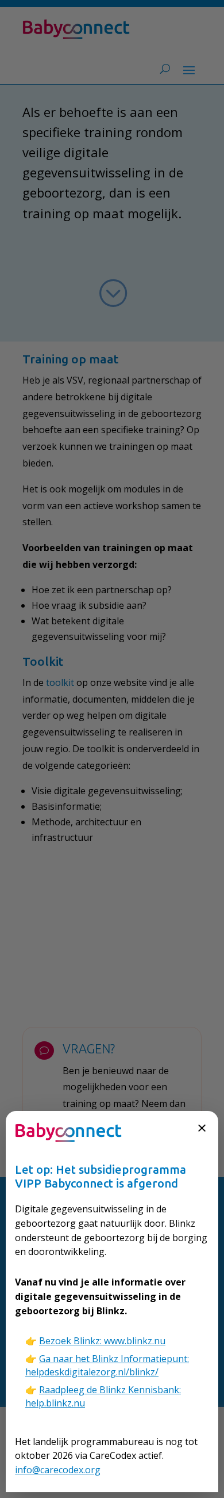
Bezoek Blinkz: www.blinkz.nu (102, 1340)
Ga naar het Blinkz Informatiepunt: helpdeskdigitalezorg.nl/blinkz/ (107, 1365)
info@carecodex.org (58, 1469)
